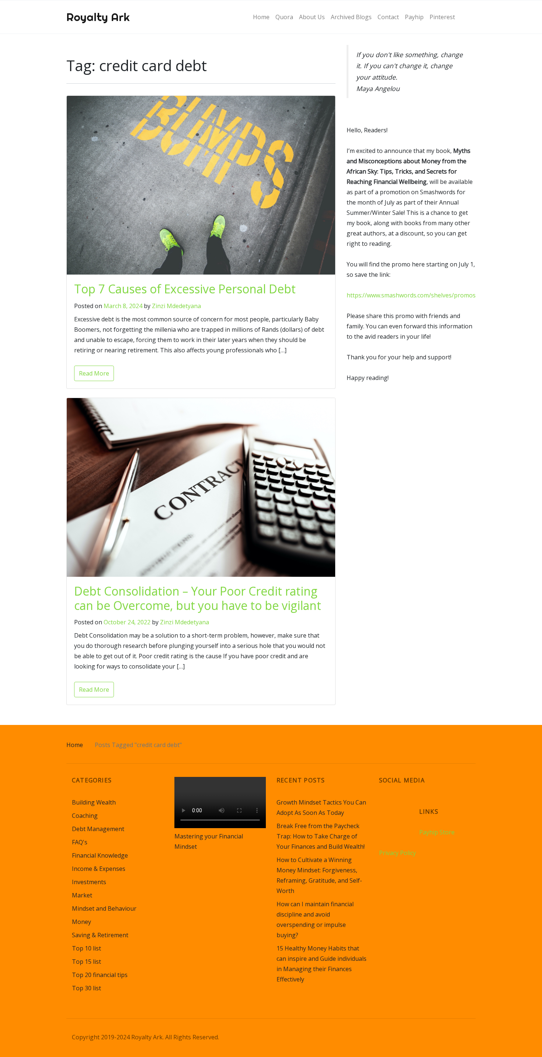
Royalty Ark (98, 17)
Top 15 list (86, 961)
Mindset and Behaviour (104, 908)
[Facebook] (399, 806)
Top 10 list (86, 948)
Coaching (85, 816)
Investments (89, 882)
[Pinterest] (413, 806)
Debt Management (98, 829)
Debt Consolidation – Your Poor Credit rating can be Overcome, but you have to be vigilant (197, 598)
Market (82, 895)
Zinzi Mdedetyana (176, 306)
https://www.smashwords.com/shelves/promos (411, 295)
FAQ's (79, 842)
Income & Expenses (98, 869)
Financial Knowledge (100, 855)
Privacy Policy (397, 853)
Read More (94, 373)
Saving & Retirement (100, 935)
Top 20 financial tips (100, 975)
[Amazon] (385, 806)
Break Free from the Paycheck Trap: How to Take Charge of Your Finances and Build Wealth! (321, 836)
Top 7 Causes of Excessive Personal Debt (185, 289)
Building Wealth (94, 802)
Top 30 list (86, 988)
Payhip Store (437, 832)
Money (81, 922)
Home (74, 745)
